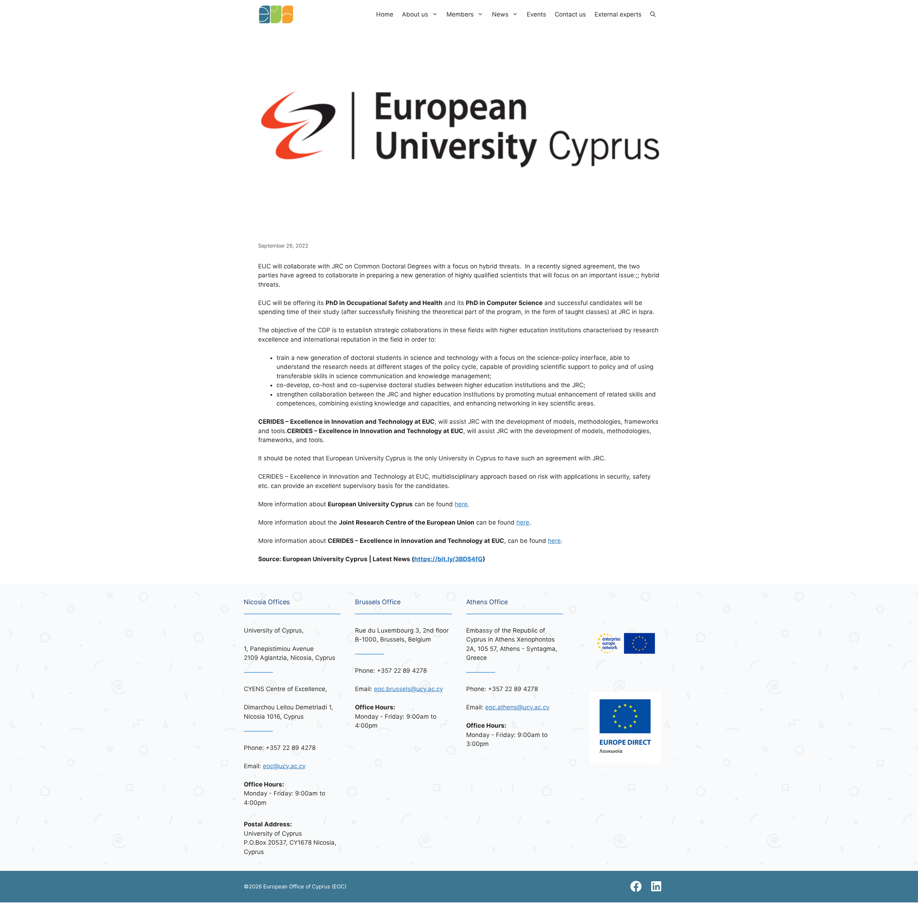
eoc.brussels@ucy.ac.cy (408, 689)
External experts (618, 14)
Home (384, 14)
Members (460, 14)
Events (536, 14)
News (500, 14)
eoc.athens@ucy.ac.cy (517, 707)
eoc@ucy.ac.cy (284, 766)
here (461, 504)
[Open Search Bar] (653, 14)
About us (415, 14)
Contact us (570, 14)
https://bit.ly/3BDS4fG (448, 559)
